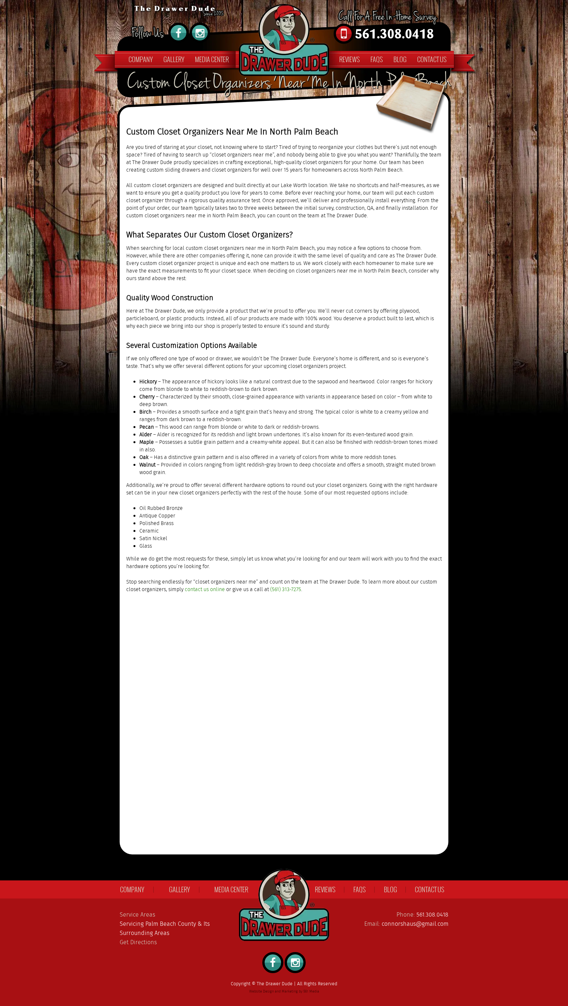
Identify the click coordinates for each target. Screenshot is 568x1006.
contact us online (205, 590)
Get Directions (138, 942)
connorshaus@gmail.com (415, 924)
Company (141, 59)
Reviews (349, 59)
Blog (400, 59)
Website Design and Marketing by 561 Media (284, 991)
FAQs (376, 59)
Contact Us (432, 59)
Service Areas (137, 915)
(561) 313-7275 (285, 590)
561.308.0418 (432, 915)
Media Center (212, 59)
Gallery (173, 59)
